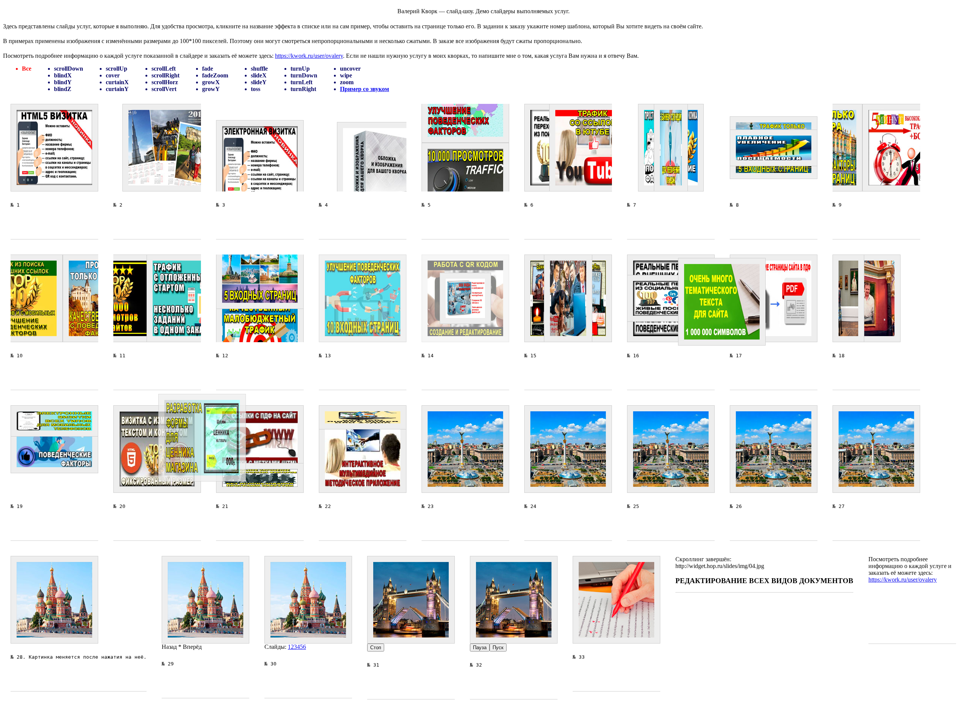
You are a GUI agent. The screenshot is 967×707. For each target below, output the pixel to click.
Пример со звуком (364, 89)
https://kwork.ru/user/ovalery (309, 55)
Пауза (480, 647)
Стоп (375, 647)
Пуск (498, 647)
